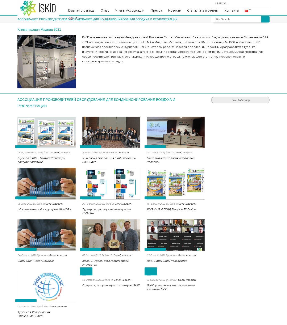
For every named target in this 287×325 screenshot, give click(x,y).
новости (65, 152)
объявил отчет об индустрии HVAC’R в (44, 209)
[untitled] (46, 61)
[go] (210, 3)
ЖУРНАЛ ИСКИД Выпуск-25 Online (171, 209)
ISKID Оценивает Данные (35, 260)
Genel (55, 152)
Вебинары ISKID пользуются (167, 260)
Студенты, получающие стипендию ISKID (111, 285)
